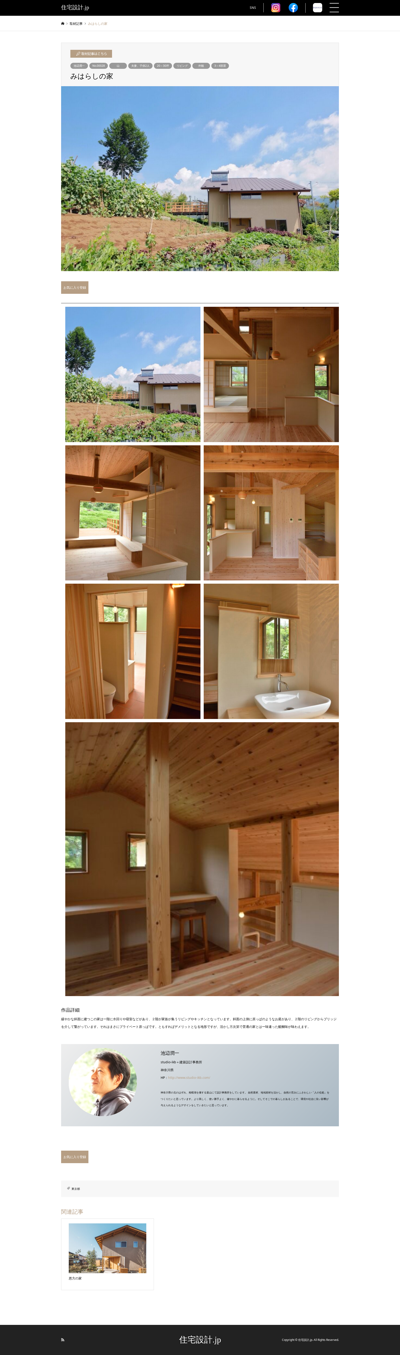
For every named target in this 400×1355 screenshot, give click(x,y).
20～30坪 (163, 66)
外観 (201, 66)
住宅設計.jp (200, 1339)
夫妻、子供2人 (140, 66)
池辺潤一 (79, 66)
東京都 (76, 1189)
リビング (182, 66)
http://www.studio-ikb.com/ (189, 1077)
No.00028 (98, 66)
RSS (62, 1339)
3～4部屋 (220, 66)
